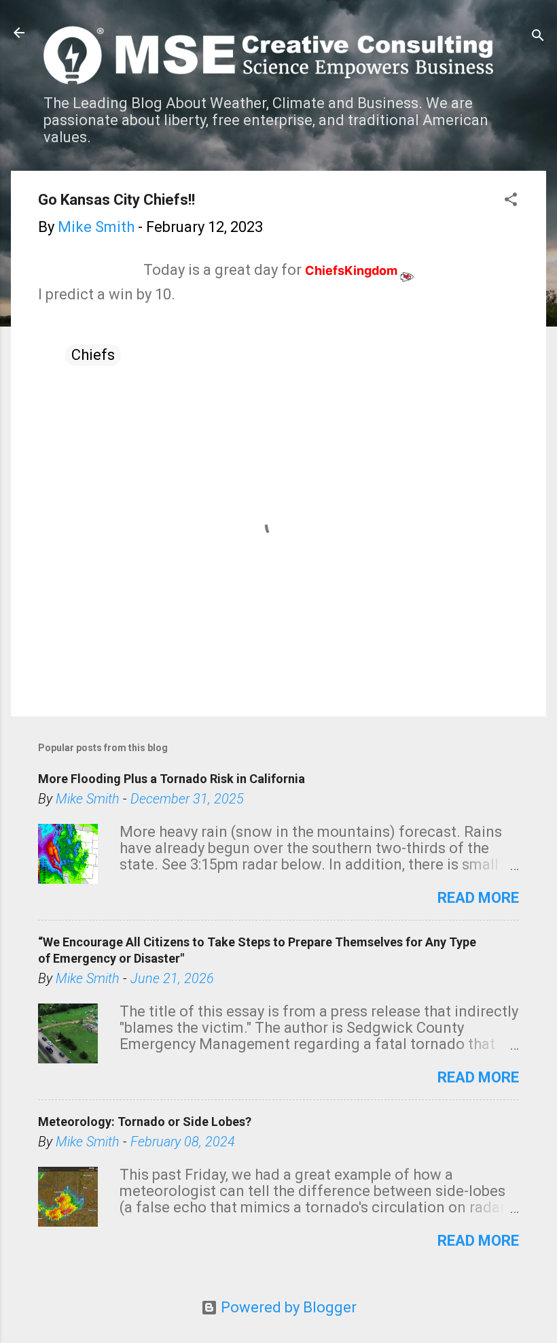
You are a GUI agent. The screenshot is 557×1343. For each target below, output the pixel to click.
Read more (478, 897)
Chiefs (93, 354)
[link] (359, 270)
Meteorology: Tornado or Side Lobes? (144, 1121)
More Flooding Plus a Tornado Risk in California (171, 779)
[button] (511, 201)
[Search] (538, 37)
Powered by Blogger (287, 1307)
